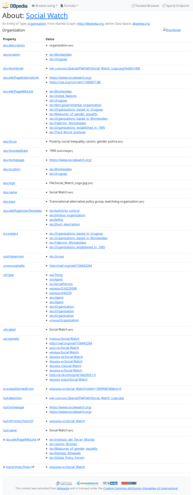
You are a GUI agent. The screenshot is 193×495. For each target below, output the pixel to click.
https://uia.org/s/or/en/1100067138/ (75, 82)
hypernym (13, 256)
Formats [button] (69, 6)
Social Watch (47, 15)
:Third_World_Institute (67, 132)
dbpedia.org (141, 24)
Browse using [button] (45, 6)
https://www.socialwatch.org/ (70, 78)
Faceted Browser (147, 6)
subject (10, 233)
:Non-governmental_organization (75, 105)
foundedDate (15, 151)
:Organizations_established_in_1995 (77, 128)
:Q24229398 (63, 288)
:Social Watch (64, 339)
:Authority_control (64, 211)
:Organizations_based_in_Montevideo (78, 118)
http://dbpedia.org (90, 24)
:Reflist (56, 220)
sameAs (14, 266)
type (9, 201)
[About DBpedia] (14, 6)
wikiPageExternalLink (21, 78)
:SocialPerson (61, 284)
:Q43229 (60, 293)
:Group (56, 256)
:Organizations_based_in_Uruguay (76, 109)
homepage (13, 160)
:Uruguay (58, 59)
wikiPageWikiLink (18, 91)
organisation (37, 24)
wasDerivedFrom (18, 389)
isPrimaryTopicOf (18, 421)
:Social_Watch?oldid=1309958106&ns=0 (85, 389)
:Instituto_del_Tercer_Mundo (72, 439)
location (11, 54)
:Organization (64, 320)
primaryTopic (18, 467)
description (14, 45)
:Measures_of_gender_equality (73, 114)
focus (10, 141)
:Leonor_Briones (63, 444)
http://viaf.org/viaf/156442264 (70, 266)
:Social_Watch (67, 421)
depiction (12, 398)
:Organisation (61, 307)
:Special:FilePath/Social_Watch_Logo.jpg (86, 398)
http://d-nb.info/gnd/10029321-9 (72, 375)
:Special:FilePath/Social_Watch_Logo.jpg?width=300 (94, 68)
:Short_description (64, 224)
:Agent (56, 279)
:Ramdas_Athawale (65, 453)
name (10, 192)
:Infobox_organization (67, 215)
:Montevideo (60, 54)
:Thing (56, 275)
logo (9, 183)
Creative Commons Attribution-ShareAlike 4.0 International (140, 488)
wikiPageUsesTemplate (22, 211)
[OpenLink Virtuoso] (63, 483)
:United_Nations (63, 96)
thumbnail (13, 68)
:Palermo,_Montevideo (67, 123)
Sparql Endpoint (177, 6)
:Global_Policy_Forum (66, 458)
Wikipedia (63, 488)
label (9, 329)
